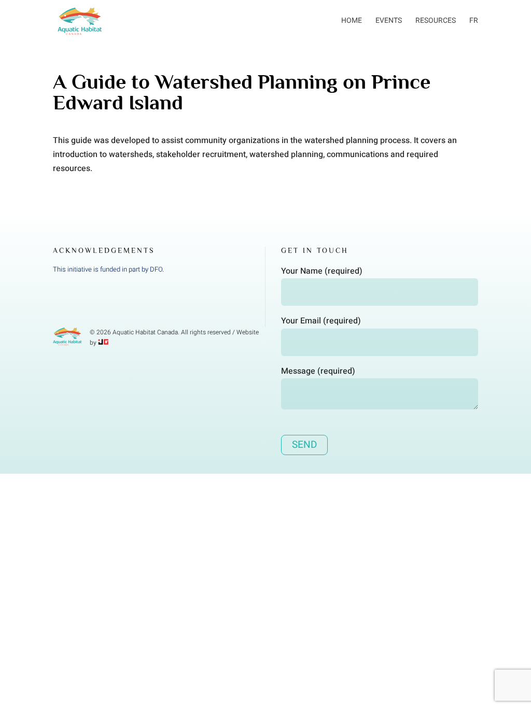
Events (388, 20)
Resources (435, 20)
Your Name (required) (321, 271)
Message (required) (318, 371)
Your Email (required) (321, 321)
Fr (473, 20)
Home (351, 20)
